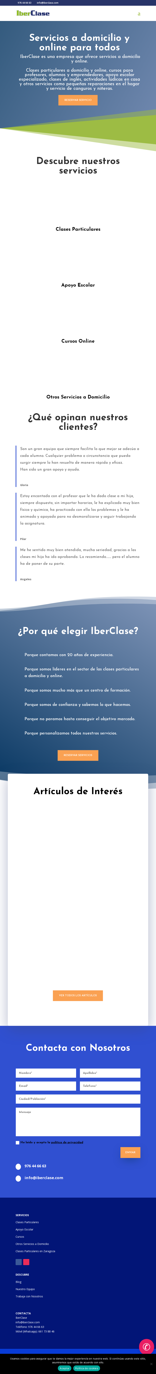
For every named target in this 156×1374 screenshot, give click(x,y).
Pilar (23, 539)
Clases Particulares (78, 229)
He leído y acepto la (51, 1142)
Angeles (25, 579)
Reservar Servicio (78, 100)
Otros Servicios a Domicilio (78, 397)
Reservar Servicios (78, 755)
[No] (151, 1364)
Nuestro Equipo (25, 1289)
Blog (18, 1282)
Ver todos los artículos (78, 995)
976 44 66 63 (36, 1327)
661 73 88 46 (46, 1331)
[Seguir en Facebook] (19, 1262)
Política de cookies (86, 1368)
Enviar (130, 1152)
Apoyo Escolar (78, 285)
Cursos (20, 1236)
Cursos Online (78, 341)
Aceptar (64, 1368)
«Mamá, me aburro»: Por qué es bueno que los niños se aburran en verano (78, 1008)
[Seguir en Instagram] (26, 1262)
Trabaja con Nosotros (29, 1296)
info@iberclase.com (28, 1322)
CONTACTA (23, 1313)
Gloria (24, 485)
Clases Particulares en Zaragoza (35, 1251)
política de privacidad (67, 1142)
